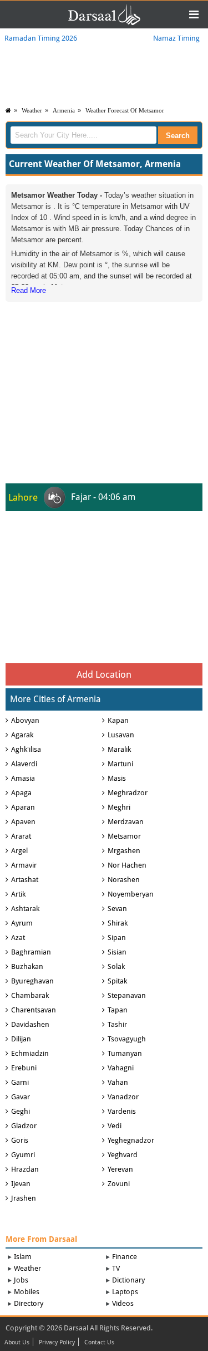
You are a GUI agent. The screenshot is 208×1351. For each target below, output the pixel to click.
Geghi (20, 1111)
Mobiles (26, 1292)
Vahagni (121, 1068)
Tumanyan (125, 1053)
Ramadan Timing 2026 (40, 38)
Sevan (117, 908)
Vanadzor (123, 1097)
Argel (19, 850)
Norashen (124, 879)
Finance (124, 1256)
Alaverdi (24, 764)
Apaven (23, 822)
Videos (123, 1303)
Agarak (22, 735)
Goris (19, 1140)
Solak (116, 966)
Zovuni (119, 1183)
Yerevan (120, 1169)
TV (116, 1268)
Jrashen (23, 1198)
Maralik (119, 749)
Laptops (125, 1292)
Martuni (120, 764)
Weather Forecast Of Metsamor (124, 110)
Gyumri (23, 1155)
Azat (18, 937)
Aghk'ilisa (26, 749)
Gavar (20, 1097)
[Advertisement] (104, 374)
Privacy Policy (57, 1342)
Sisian (117, 952)
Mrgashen (124, 850)
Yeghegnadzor (131, 1140)
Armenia (64, 110)
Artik (18, 894)
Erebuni (24, 1068)
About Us (16, 1342)
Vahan (118, 1082)
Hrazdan (25, 1169)
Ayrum (22, 923)
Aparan (23, 807)
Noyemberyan (131, 894)
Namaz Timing (176, 38)
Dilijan (21, 1039)
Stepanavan (127, 995)
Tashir (117, 1024)
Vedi (114, 1126)
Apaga (21, 793)
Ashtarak (25, 908)
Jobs (21, 1280)
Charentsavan (33, 1010)
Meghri (119, 807)
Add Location (104, 674)
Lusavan (121, 735)
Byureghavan (32, 981)
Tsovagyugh (127, 1039)
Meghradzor (128, 793)
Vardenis (122, 1111)
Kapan (118, 720)
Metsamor (124, 836)
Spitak (117, 981)
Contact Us (99, 1342)
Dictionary (128, 1280)
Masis (117, 778)
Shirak (118, 923)
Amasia (23, 778)
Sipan (117, 937)
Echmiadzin (30, 1053)
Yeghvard (123, 1155)
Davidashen (30, 1024)
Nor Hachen (127, 865)
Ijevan (21, 1183)
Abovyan (25, 720)
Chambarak (30, 995)
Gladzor (24, 1126)
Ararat (21, 836)
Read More (28, 290)
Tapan (118, 1010)
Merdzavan (126, 822)
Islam (23, 1256)
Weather (32, 110)
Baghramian (31, 952)
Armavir (24, 865)
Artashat (24, 879)
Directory (28, 1303)
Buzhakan (27, 966)
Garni (20, 1082)
